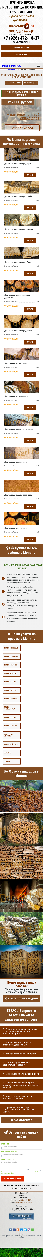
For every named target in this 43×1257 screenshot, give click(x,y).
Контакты (35, 1185)
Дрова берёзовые (11, 648)
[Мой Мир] (21, 1229)
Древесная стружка (8, 735)
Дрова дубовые (10, 673)
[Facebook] (14, 1229)
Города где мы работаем (21, 1188)
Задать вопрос (30, 82)
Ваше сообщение (8, 1159)
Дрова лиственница (9, 708)
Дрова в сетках (10, 690)
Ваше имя (5, 1144)
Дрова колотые (10, 682)
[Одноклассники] (18, 1229)
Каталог (14, 1185)
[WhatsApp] (32, 1229)
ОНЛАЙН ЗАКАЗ (22, 128)
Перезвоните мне (21, 48)
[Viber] (29, 1229)
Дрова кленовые (11, 726)
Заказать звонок (14, 82)
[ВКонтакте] (10, 1229)
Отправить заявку (12, 1179)
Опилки (7, 761)
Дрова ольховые (11, 665)
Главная (7, 1185)
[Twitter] (25, 1229)
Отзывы (27, 1185)
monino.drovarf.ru (11, 65)
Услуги (20, 1185)
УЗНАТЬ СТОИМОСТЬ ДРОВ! (22, 998)
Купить (30, 175)
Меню (38, 64)
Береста (7, 753)
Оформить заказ (21, 54)
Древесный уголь (11, 744)
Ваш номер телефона (9, 1152)
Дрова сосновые (11, 699)
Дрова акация (10, 717)
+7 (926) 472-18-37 (22, 38)
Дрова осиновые (11, 656)
